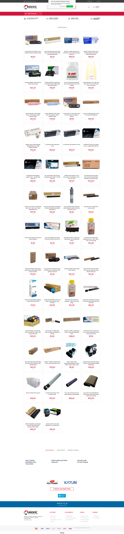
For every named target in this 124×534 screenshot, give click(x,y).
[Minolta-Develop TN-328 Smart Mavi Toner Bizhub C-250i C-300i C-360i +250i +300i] (33, 319)
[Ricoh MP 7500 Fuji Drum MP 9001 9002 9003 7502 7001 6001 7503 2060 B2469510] (33, 350)
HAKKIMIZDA (89, 1)
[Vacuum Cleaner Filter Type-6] (33, 381)
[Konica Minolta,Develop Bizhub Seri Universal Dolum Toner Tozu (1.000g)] (72, 71)
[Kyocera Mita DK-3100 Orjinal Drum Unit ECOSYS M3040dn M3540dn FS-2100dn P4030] (91, 164)
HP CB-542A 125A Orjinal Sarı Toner (71, 144)
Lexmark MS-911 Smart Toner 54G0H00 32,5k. (52, 393)
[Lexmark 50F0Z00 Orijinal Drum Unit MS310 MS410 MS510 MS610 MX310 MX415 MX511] (52, 71)
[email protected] (28, 520)
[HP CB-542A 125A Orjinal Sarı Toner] (72, 133)
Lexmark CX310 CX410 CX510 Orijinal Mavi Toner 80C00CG (52, 424)
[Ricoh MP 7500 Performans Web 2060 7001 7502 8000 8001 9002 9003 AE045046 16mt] (52, 40)
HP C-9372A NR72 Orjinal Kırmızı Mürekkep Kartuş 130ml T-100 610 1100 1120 (52, 177)
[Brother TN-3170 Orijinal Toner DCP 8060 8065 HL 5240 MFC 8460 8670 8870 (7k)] (91, 40)
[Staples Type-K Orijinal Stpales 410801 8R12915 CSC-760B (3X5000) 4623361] (33, 133)
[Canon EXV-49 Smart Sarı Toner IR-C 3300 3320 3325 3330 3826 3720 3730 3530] (91, 288)
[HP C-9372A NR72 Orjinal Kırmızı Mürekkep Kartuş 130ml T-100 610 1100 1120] (52, 164)
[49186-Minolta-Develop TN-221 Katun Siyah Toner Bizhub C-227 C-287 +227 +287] (72, 164)
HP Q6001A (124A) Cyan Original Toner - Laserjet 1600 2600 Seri (91, 145)
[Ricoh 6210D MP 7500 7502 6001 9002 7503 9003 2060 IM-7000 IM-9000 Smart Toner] (72, 195)
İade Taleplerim (97, 517)
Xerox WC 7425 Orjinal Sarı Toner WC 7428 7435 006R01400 (91, 114)
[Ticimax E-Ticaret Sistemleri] (62, 533)
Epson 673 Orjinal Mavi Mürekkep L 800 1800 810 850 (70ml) (33, 300)
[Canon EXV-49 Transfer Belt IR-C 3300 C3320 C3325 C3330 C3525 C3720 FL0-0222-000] (91, 381)
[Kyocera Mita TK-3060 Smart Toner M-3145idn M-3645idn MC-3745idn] (52, 319)
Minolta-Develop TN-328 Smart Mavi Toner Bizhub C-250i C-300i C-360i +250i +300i (33, 332)
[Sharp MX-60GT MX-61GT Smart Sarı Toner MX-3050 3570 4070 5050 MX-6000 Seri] (91, 257)
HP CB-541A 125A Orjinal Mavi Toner (52, 145)
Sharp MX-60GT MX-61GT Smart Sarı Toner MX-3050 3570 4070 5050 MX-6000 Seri (91, 270)
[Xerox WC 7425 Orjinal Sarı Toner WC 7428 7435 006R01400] (91, 102)
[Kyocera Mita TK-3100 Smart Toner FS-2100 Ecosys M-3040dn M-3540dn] (72, 102)
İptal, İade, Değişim (85, 519)
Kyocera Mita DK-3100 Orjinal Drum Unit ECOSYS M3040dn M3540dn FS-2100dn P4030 (91, 177)
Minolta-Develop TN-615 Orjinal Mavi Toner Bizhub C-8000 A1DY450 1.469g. (52, 115)
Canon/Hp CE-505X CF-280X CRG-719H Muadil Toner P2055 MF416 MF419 (72, 239)
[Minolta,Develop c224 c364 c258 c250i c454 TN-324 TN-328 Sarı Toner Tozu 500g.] (91, 71)
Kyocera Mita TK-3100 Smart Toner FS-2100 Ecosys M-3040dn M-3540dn (71, 115)
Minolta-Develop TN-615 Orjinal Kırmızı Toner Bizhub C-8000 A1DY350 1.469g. (33, 115)
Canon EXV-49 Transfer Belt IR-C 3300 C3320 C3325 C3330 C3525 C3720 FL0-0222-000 (91, 394)
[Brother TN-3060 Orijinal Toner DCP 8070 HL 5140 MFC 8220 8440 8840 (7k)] (72, 40)
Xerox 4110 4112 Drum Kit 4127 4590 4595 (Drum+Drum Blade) (71, 393)
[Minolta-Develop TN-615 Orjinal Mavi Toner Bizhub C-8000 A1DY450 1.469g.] (52, 102)
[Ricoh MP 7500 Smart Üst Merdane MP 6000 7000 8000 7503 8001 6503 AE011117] (52, 195)
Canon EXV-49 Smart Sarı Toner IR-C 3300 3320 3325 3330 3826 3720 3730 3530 (91, 301)
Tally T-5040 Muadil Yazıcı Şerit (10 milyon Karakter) (33, 238)
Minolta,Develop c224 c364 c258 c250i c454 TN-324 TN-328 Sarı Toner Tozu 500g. (91, 84)
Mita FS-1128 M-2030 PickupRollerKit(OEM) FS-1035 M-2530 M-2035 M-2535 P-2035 (72, 363)
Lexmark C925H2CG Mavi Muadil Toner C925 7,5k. (71, 269)
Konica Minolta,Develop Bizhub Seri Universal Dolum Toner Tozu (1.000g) (72, 84)
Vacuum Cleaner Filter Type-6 (33, 392)
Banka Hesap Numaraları (56, 519)
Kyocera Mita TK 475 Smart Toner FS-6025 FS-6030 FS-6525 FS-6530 (33, 52)
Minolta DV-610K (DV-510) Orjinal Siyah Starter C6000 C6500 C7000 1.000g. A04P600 (33, 270)
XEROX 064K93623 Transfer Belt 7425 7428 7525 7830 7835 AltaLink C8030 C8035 (33, 425)
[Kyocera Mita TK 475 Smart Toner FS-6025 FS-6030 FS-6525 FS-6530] (33, 40)
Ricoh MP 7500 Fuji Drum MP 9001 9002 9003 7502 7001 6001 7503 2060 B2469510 (33, 363)
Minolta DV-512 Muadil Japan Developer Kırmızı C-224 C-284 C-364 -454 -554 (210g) (91, 239)
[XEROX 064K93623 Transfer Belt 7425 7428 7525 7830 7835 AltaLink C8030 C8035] (33, 413)
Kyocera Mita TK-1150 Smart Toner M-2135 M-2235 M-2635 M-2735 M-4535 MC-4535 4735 (52, 270)
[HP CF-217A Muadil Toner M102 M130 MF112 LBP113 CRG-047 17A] (52, 226)
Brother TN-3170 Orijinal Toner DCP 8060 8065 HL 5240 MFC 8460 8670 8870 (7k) (91, 53)
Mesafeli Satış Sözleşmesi (71, 517)
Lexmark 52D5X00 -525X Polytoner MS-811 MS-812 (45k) (33, 83)
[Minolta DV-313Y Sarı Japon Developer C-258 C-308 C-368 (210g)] (72, 288)
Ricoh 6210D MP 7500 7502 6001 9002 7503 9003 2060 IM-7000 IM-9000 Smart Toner (71, 208)
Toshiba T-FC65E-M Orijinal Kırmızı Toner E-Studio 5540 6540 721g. (52, 362)
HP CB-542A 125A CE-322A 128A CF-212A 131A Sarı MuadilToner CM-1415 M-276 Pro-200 (91, 332)
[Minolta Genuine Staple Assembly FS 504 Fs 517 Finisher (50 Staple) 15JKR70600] (91, 350)
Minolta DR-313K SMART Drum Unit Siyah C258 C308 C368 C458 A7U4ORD (52, 301)
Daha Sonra (62, 6)
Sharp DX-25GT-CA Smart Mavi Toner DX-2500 (91, 207)
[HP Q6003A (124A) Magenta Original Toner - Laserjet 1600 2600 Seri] (33, 164)
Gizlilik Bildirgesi (69, 516)
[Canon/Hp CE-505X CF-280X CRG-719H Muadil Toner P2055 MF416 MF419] (72, 226)
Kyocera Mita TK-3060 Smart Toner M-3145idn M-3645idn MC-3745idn (52, 332)
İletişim (52, 521)
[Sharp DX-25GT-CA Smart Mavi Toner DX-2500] (91, 195)
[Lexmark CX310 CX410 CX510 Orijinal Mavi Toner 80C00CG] (52, 413)
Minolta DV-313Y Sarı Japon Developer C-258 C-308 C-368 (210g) (72, 301)
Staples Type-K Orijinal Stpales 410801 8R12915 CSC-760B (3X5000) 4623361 (33, 146)
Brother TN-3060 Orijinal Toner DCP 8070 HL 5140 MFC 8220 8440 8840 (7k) (71, 53)
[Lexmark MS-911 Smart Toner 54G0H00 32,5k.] (52, 381)
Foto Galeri (53, 517)
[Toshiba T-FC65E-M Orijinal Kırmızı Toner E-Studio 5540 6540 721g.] (52, 350)
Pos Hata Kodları (84, 521)
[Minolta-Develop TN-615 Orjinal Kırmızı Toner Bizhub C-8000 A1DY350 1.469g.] (33, 102)
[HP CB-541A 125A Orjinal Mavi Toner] (52, 133)
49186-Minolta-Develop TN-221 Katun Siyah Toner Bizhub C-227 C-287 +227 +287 (71, 177)
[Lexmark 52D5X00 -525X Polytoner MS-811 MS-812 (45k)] (33, 71)
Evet (70, 6)
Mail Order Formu (84, 517)
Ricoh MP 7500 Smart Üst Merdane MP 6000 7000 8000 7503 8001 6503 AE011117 (52, 208)
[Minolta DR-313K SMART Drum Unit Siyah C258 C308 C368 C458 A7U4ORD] (52, 288)
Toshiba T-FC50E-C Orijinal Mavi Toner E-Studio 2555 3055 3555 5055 (71, 332)
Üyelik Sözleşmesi (69, 519)
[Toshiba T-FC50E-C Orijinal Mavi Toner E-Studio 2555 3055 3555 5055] (72, 319)
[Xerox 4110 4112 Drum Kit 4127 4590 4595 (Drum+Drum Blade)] (72, 381)
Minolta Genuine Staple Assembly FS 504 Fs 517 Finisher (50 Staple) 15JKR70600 (91, 363)
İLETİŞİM (98, 1)
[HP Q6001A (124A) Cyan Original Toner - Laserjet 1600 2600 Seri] (91, 133)
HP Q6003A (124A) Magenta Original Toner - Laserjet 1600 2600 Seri (33, 177)
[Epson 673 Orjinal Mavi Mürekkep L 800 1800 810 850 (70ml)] (33, 288)
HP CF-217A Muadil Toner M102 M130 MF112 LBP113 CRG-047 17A (52, 238)
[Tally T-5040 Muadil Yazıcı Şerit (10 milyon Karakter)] (33, 226)
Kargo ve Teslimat (84, 516)
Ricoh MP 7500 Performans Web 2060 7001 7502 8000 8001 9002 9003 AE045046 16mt (52, 53)
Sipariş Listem (96, 516)
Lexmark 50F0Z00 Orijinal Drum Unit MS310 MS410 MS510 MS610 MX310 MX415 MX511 (52, 84)
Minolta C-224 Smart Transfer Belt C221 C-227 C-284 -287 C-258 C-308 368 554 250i (33, 208)
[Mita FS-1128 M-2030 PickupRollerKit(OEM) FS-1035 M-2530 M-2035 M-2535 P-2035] (72, 350)
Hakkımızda (53, 516)
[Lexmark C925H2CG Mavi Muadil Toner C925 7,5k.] (72, 257)
